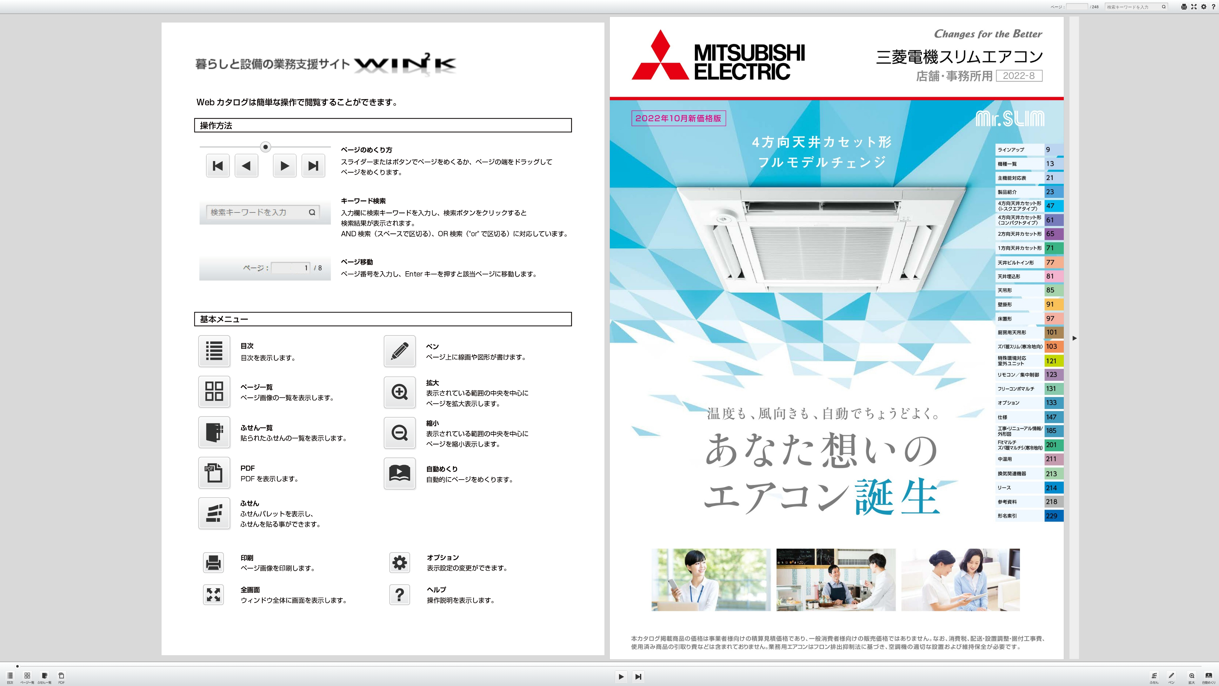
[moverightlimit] (638, 677)
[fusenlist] (44, 677)
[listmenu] (10, 677)
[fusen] (1154, 677)
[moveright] (621, 677)
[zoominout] (1192, 677)
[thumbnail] (27, 677)
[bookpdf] (62, 677)
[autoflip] (1209, 677)
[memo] (1171, 677)
